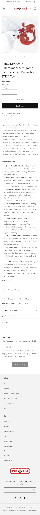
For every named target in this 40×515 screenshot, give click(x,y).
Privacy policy (22, 510)
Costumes (7, 389)
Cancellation (8, 446)
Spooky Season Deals (11, 394)
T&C (5, 436)
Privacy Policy (9, 441)
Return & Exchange (10, 451)
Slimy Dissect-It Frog (11, 290)
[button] (4, 8)
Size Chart (7, 456)
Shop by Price (9, 403)
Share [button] (6, 323)
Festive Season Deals (11, 398)
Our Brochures (9, 431)
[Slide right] (24, 57)
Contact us (8, 461)
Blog (5, 408)
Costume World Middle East (19, 508)
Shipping (7, 427)
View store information (12, 119)
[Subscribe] (33, 490)
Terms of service (32, 510)
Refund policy (13, 510)
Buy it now (20, 106)
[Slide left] (15, 57)
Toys (5, 384)
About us (7, 422)
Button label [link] (20, 365)
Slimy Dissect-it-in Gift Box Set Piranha (18, 299)
